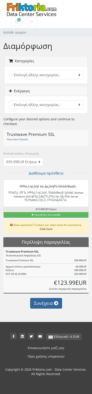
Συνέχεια (44, 303)
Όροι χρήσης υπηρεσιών (46, 356)
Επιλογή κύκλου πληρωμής (21, 153)
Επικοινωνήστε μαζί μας (46, 348)
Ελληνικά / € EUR (66, 336)
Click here (46, 229)
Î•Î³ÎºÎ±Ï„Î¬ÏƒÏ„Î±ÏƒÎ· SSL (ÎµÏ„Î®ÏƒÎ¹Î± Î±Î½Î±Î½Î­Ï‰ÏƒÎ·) (47, 186)
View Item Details (17, 139)
